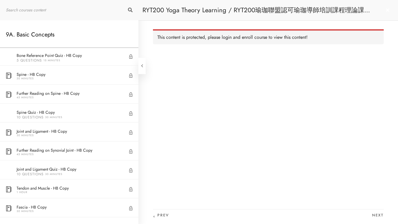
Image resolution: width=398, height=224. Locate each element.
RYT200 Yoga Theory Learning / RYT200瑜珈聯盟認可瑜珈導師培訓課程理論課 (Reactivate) (253, 13)
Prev (163, 215)
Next (378, 215)
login (227, 37)
